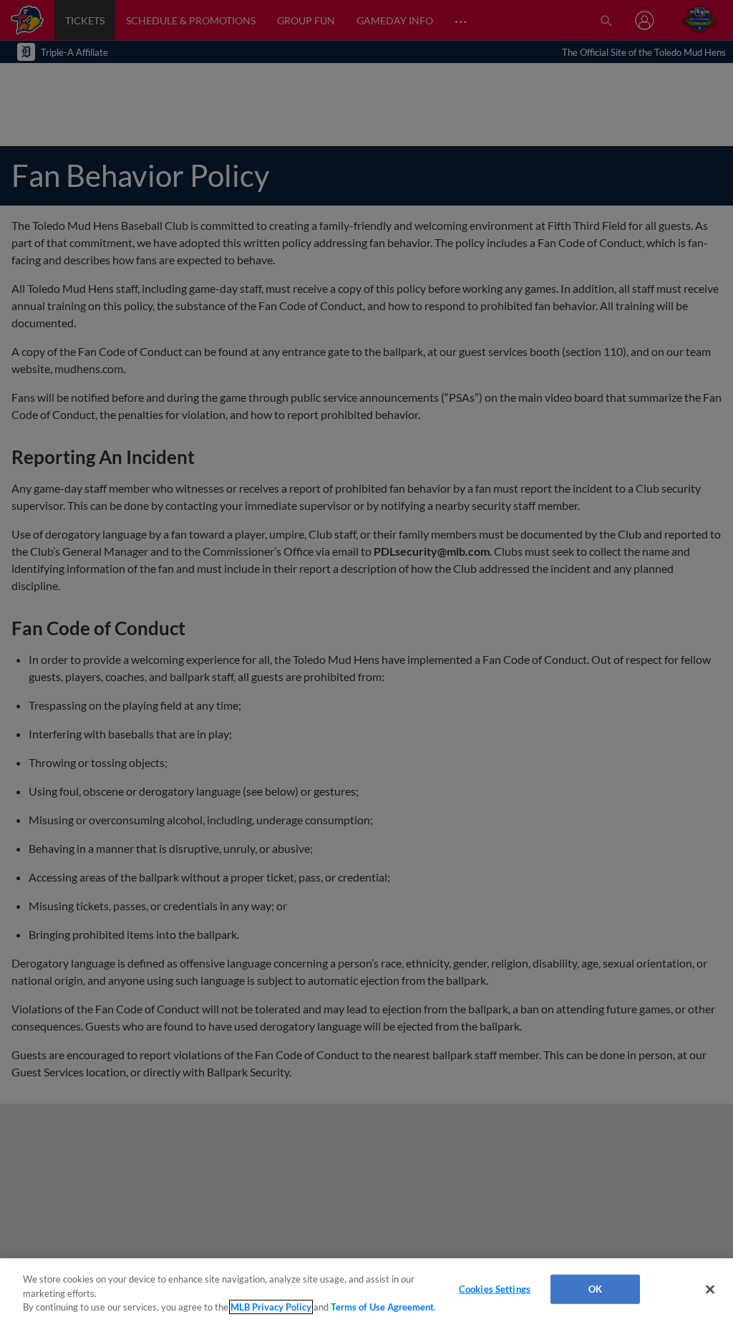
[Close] (710, 1289)
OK (595, 1288)
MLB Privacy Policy (270, 1307)
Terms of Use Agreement (382, 1307)
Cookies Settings (494, 1288)
